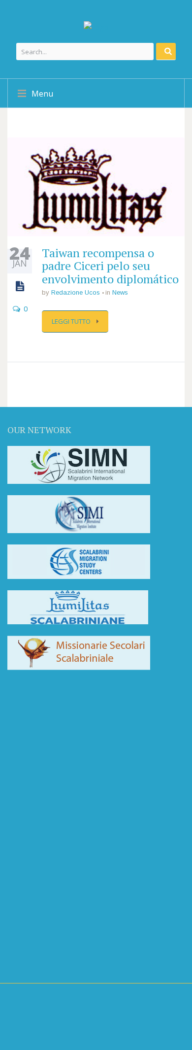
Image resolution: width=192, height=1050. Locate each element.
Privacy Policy (31, 957)
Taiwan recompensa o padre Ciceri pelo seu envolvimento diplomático (110, 266)
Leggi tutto (72, 321)
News (120, 292)
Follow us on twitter (62, 736)
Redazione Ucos (75, 292)
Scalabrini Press (50, 905)
